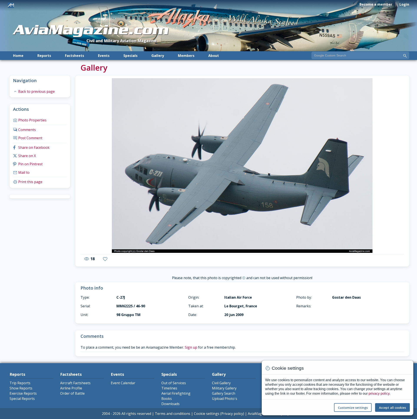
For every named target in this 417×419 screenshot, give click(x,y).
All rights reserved (136, 413)
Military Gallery (224, 388)
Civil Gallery (221, 383)
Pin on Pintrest (28, 164)
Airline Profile (71, 388)
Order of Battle (72, 393)
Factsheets (74, 55)
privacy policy (379, 393)
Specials (130, 55)
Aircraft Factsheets (75, 383)
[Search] (405, 56)
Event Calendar (123, 383)
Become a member (375, 4)
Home (18, 55)
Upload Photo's (224, 398)
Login (404, 4)
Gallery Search (223, 393)
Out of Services (173, 383)
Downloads (170, 403)
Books (166, 398)
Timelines (169, 388)
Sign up (191, 347)
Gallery (157, 55)
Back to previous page (34, 91)
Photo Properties (29, 120)
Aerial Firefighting (175, 393)
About (213, 55)
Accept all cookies (392, 408)
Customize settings (353, 408)
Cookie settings (206, 413)
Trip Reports (20, 383)
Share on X (24, 155)
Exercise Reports (23, 393)
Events (103, 55)
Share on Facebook (31, 147)
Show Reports (21, 388)
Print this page (27, 181)
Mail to (21, 172)
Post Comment (27, 138)
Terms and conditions (172, 413)
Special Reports (22, 398)
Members (186, 55)
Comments (24, 129)
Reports (44, 55)
